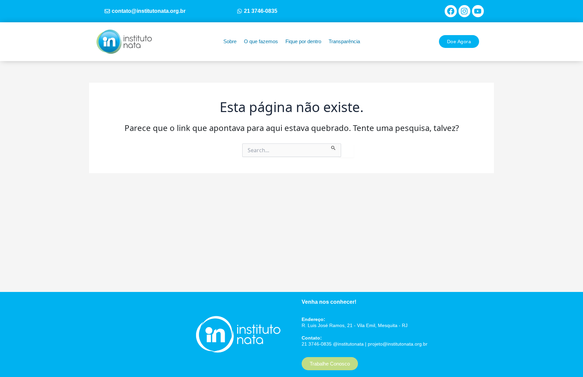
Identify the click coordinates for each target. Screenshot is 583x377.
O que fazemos (261, 41)
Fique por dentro (303, 41)
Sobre (230, 41)
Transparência (344, 41)
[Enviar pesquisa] (333, 146)
